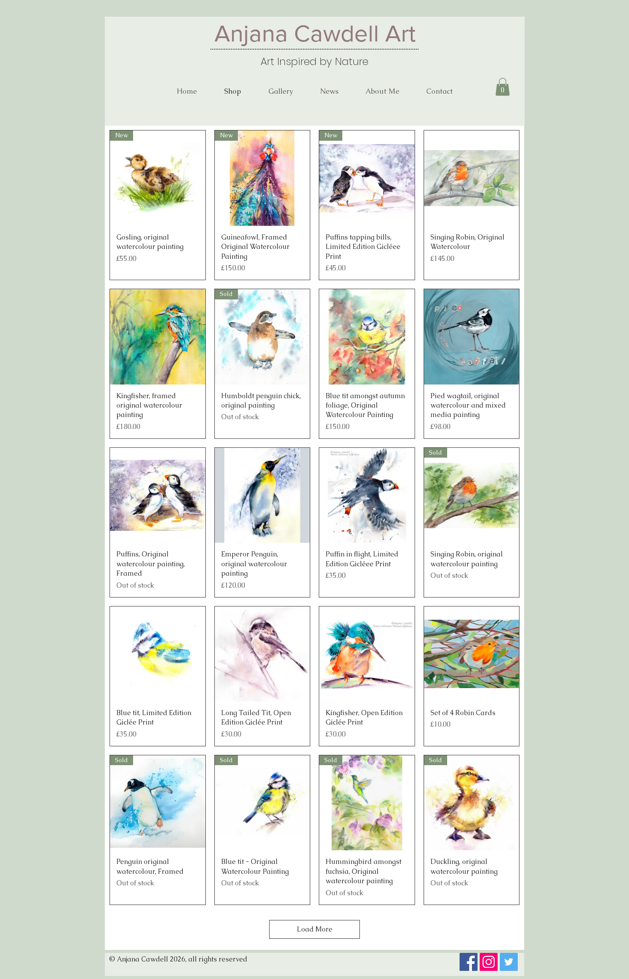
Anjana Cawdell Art (314, 33)
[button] (502, 87)
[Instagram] (489, 962)
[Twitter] (509, 962)
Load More (314, 929)
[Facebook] (469, 962)
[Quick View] (471, 178)
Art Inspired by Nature (314, 61)
